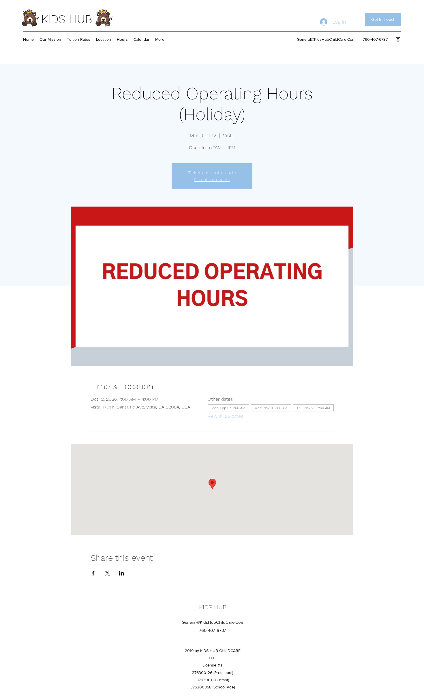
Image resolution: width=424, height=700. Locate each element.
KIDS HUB (66, 19)
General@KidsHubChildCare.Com (326, 39)
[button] (383, 19)
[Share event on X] (107, 573)
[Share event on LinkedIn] (121, 573)
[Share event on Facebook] (93, 573)
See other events (212, 179)
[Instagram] (398, 39)
